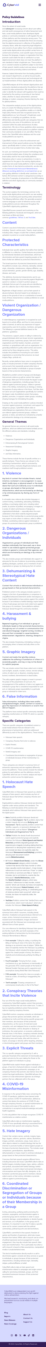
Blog (6, 1312)
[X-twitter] (20, 1335)
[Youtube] (24, 1335)
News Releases (9, 1320)
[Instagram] (11, 1335)
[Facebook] (16, 1335)
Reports (7, 1316)
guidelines (13, 217)
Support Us (27, 1322)
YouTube (32, 217)
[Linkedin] (33, 1335)
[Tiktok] (29, 1335)
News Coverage (10, 1324)
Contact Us (27, 1318)
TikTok (20, 217)
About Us (26, 1314)
